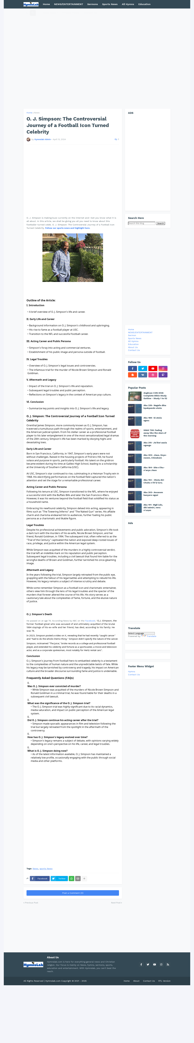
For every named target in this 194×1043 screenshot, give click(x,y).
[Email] (78, 878)
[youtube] (152, 368)
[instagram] (163, 368)
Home (29, 113)
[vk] (142, 374)
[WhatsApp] (71, 878)
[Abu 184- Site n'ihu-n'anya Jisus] (135, 470)
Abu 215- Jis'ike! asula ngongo (155, 444)
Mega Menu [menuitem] (49, 12)
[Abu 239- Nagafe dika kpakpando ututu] (135, 408)
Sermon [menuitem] (132, 335)
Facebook (90, 620)
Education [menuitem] (144, 4)
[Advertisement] (97, 59)
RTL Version (164, 981)
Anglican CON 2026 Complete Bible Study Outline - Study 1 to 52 (155, 396)
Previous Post (31, 903)
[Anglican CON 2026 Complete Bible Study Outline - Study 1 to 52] (135, 396)
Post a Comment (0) (72, 893)
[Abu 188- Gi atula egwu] (135, 421)
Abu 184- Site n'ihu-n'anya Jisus (154, 468)
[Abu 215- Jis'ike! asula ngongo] (135, 446)
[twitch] (163, 374)
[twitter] (142, 368)
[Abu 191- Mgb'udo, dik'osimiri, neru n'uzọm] (135, 508)
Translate (151, 636)
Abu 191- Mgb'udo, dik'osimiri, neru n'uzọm (153, 507)
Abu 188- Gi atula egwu (153, 419)
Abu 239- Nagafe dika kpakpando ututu (155, 406)
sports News (46, 868)
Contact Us (134, 674)
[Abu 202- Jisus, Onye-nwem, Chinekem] (135, 458)
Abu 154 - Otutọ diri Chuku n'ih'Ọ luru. (154, 481)
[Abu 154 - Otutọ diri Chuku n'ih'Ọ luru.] (135, 483)
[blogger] (132, 374)
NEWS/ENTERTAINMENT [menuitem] (68, 4)
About (136, 981)
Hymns (131, 671)
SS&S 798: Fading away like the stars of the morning (155, 433)
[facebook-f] (132, 368)
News (37, 113)
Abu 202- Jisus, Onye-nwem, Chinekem (155, 456)
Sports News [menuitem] (110, 4)
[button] (26, 12)
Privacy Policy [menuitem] (70, 12)
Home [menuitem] (46, 4)
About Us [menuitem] (133, 347)
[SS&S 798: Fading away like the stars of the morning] (135, 433)
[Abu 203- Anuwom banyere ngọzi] (135, 495)
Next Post (115, 903)
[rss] (168, 964)
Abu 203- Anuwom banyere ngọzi (153, 493)
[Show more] (84, 878)
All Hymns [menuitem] (128, 4)
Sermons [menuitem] (92, 4)
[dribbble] (152, 374)
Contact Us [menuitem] (90, 12)
